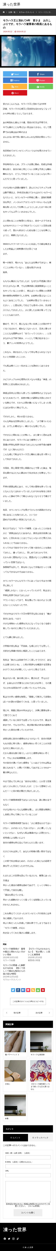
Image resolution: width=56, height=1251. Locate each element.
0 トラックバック (40, 1137)
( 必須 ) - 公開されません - (18, 1162)
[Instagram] (13, 1238)
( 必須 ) (17, 1153)
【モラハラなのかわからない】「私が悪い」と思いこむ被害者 (39, 952)
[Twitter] (9, 1238)
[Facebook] (4, 1238)
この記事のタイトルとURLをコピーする (28, 1001)
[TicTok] (17, 1238)
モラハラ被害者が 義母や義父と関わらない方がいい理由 (14, 952)
